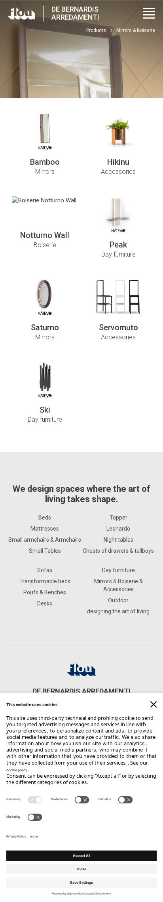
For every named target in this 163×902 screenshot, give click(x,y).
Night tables (118, 540)
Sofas (44, 570)
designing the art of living (118, 611)
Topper (118, 517)
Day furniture (118, 570)
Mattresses (44, 528)
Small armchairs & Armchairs (44, 540)
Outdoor (118, 600)
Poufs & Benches (44, 592)
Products (96, 30)
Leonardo (118, 528)
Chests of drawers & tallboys (118, 551)
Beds (44, 517)
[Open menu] (149, 13)
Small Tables (45, 551)
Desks (44, 603)
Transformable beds (44, 581)
